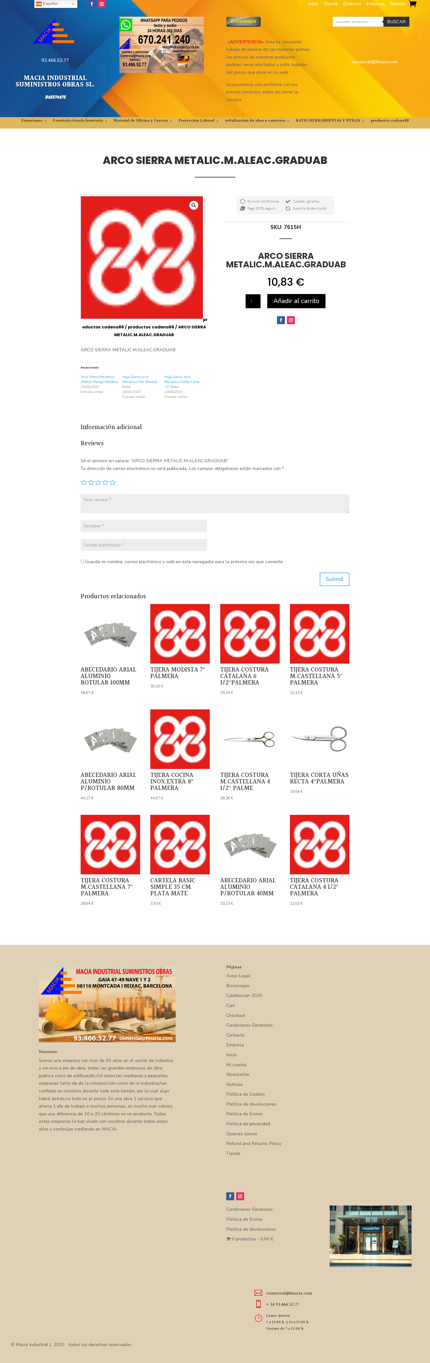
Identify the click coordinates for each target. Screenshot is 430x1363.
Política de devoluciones (251, 1104)
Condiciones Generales (249, 1025)
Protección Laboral (196, 121)
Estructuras (31, 121)
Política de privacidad (248, 1124)
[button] (193, 205)
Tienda (330, 4)
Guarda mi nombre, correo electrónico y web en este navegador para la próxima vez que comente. (184, 562)
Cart (230, 1005)
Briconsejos (238, 986)
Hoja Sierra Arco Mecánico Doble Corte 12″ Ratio (182, 382)
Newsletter (238, 1074)
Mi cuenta (236, 1065)
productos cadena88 (390, 121)
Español (49, 3)
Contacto (352, 4)
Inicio (313, 4)
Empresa (375, 4)
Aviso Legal (238, 976)
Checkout (235, 1015)
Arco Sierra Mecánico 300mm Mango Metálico (99, 379)
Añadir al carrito (296, 301)
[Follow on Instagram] (102, 4)
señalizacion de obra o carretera (255, 121)
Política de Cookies (245, 1094)
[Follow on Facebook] (92, 4)
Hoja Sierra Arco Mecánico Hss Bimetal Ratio (139, 382)
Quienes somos (241, 1134)
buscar (396, 22)
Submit (334, 579)
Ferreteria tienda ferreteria (78, 121)
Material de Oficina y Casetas (140, 121)
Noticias (398, 4)
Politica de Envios (244, 1114)
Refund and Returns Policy (253, 1143)
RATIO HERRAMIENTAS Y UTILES (328, 121)
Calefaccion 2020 (244, 995)
